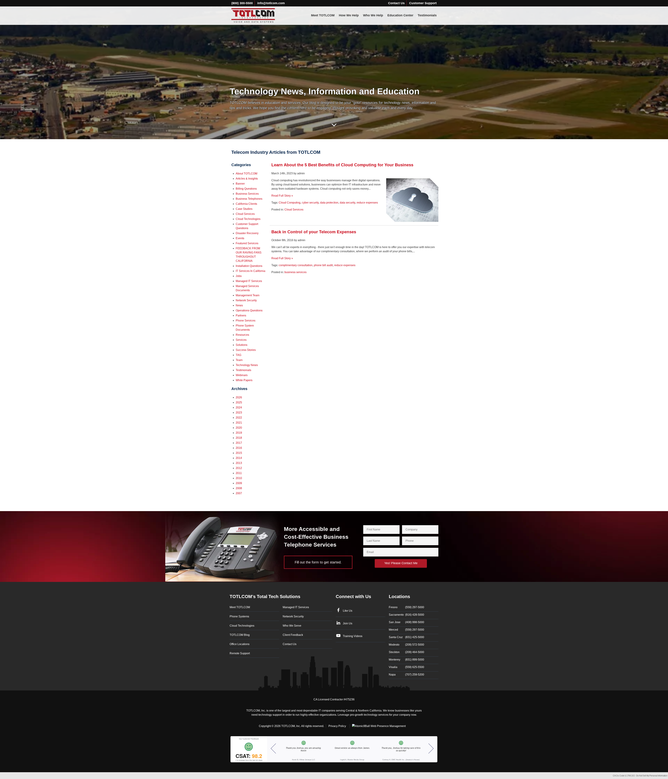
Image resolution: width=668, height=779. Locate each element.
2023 (239, 412)
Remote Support (240, 653)
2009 (239, 483)
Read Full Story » (282, 195)
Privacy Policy (337, 726)
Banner (240, 183)
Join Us (347, 623)
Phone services (245, 320)
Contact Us (396, 3)
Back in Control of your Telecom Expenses (313, 231)
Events (240, 238)
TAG (238, 354)
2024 (239, 407)
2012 (239, 468)
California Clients (246, 203)
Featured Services (247, 243)
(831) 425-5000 (406, 637)
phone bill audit (323, 265)
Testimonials (427, 15)
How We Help (349, 15)
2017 (239, 442)
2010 (239, 478)
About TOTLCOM (246, 173)
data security (347, 202)
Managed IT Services (249, 281)
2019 (239, 432)
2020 (239, 427)
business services (295, 272)
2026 (239, 397)
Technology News (247, 365)
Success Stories (246, 349)
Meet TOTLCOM (323, 15)
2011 (239, 473)
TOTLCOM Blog (240, 634)
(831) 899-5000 (406, 659)
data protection (329, 202)
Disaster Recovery (247, 233)
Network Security (246, 300)
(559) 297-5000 (406, 607)
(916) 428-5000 (406, 614)
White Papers (244, 380)
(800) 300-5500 (242, 3)
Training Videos (352, 636)
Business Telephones (249, 198)
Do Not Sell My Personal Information (651, 775)
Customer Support (423, 3)
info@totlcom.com (271, 3)
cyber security (310, 202)
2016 (239, 447)
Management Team (247, 295)
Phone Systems (239, 616)
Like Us (347, 610)
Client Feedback (293, 634)
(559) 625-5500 (406, 667)
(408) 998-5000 (406, 622)
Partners (241, 315)
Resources (242, 334)
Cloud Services (293, 209)
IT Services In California (250, 270)
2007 (239, 493)
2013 (239, 463)
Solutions (241, 344)
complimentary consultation (295, 265)
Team (239, 360)
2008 (239, 488)
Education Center (400, 15)
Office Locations (239, 644)
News (239, 305)
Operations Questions (249, 310)
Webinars (242, 375)
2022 (239, 417)
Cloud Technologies (248, 218)
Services (241, 339)
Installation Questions (249, 265)
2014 (239, 457)
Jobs (239, 276)
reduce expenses (367, 202)
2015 (239, 452)
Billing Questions (246, 188)
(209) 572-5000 (406, 644)
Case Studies (244, 208)
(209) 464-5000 (406, 652)
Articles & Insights (247, 178)
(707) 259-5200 (406, 674)
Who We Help (373, 15)
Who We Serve (292, 625)
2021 (239, 422)
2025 (239, 402)
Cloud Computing (289, 202)
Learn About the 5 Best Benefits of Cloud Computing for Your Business (342, 164)
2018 (239, 437)
